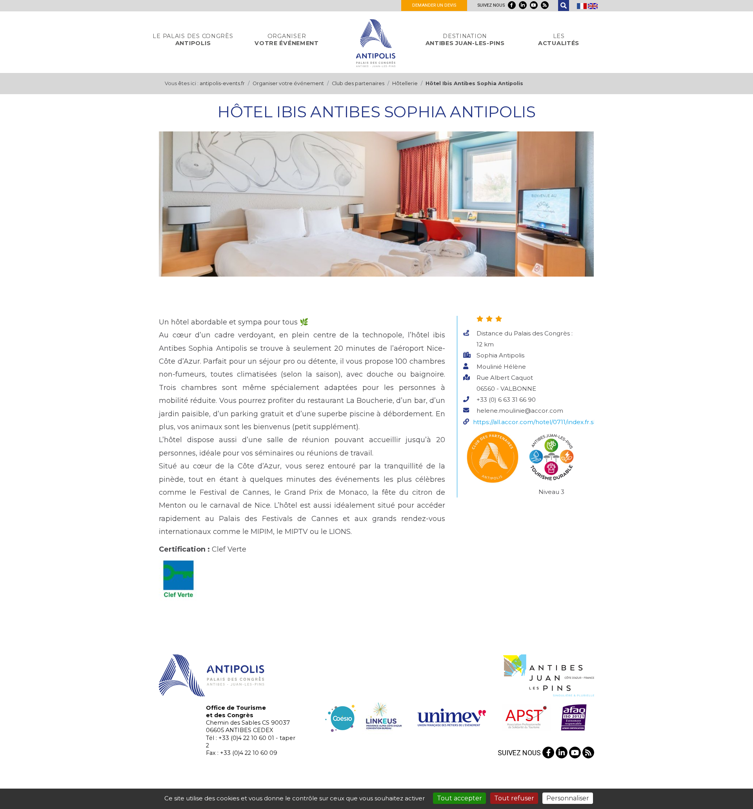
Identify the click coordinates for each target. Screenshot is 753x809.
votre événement (287, 39)
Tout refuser (514, 798)
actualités (558, 39)
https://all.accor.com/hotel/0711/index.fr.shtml (540, 422)
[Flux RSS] (545, 5)
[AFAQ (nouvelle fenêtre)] (573, 716)
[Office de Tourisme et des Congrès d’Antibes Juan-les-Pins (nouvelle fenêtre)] (548, 675)
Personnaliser (567, 798)
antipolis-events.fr (222, 83)
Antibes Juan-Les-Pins (465, 39)
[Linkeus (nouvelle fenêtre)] (383, 716)
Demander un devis (434, 5)
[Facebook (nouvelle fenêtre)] (512, 5)
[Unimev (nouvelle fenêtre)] (452, 716)
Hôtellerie (405, 83)
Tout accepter (459, 798)
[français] (582, 5)
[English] (593, 5)
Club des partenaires (358, 83)
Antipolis (193, 39)
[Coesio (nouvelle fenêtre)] (341, 716)
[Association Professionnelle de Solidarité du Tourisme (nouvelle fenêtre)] (525, 716)
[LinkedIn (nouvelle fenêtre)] (523, 5)
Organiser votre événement (288, 83)
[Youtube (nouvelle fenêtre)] (534, 5)
